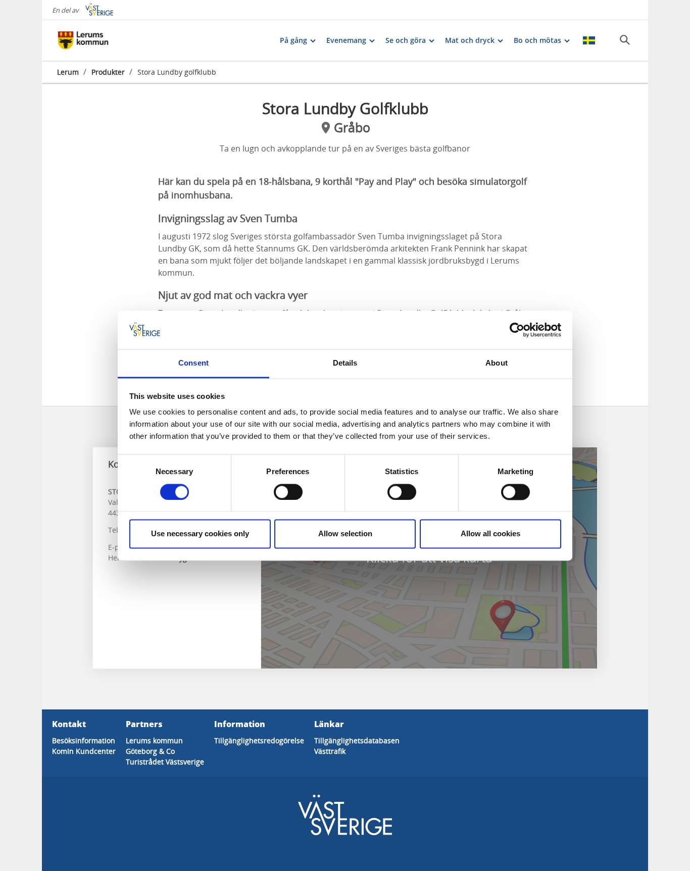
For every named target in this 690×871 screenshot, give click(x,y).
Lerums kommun (154, 740)
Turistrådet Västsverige (165, 761)
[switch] (288, 492)
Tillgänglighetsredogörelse (259, 740)
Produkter (108, 72)
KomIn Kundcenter (84, 751)
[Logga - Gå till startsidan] (92, 40)
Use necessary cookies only (200, 534)
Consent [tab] (193, 363)
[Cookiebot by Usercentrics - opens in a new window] (517, 329)
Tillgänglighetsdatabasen (357, 740)
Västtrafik (330, 751)
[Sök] (625, 39)
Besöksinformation (83, 740)
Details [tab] (345, 363)
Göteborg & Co (150, 751)
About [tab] (496, 363)
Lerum (68, 72)
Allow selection (345, 534)
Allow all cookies (490, 534)
